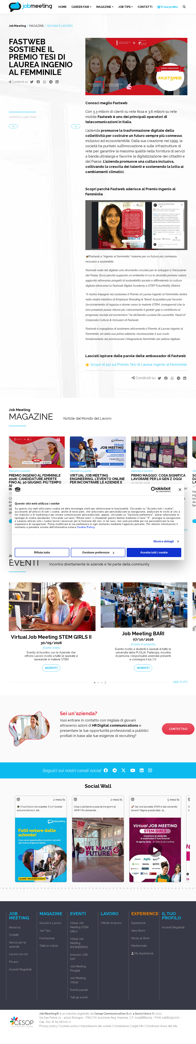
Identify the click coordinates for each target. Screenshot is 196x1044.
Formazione (47, 938)
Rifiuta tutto (42, 552)
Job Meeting (17, 25)
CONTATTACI (178, 728)
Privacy (13, 961)
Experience (138, 923)
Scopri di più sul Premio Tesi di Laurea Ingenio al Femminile (139, 364)
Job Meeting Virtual (78, 980)
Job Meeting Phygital (78, 968)
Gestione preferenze (95, 552)
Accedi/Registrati (20, 969)
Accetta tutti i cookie (154, 552)
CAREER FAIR (80, 6)
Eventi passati (79, 989)
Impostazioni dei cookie (96, 1026)
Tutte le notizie (48, 945)
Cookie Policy (86, 527)
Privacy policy (48, 1026)
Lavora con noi (18, 954)
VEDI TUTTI (180, 682)
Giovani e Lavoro (60, 25)
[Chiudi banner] (180, 489)
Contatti (14, 934)
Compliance (121, 1026)
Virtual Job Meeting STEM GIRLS (79, 927)
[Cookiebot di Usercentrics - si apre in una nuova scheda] (154, 489)
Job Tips (45, 930)
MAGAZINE (103, 6)
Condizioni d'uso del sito (161, 1026)
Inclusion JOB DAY (79, 956)
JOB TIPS (124, 6)
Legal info (137, 1026)
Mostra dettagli (164, 541)
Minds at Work (140, 938)
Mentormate (139, 945)
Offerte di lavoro (111, 923)
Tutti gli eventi (79, 997)
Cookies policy (69, 1026)
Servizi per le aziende (17, 944)
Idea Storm (138, 930)
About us (14, 927)
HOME (62, 6)
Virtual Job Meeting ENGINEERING (79, 943)
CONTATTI (145, 6)
